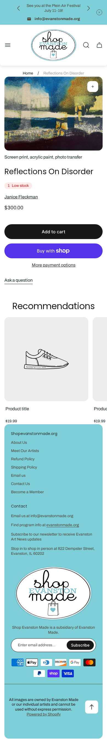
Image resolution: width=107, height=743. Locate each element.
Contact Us (20, 484)
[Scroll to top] (91, 707)
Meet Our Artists (25, 451)
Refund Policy (23, 459)
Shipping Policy (24, 467)
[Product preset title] (46, 359)
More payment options (53, 265)
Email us (18, 475)
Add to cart (53, 231)
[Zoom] (92, 86)
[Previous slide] (18, 8)
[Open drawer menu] (7, 45)
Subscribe (80, 645)
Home (28, 73)
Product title (17, 408)
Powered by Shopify (44, 714)
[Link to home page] (53, 593)
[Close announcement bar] (99, 12)
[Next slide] (88, 8)
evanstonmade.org (62, 525)
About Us (19, 442)
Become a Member (27, 492)
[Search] (86, 45)
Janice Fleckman (21, 197)
